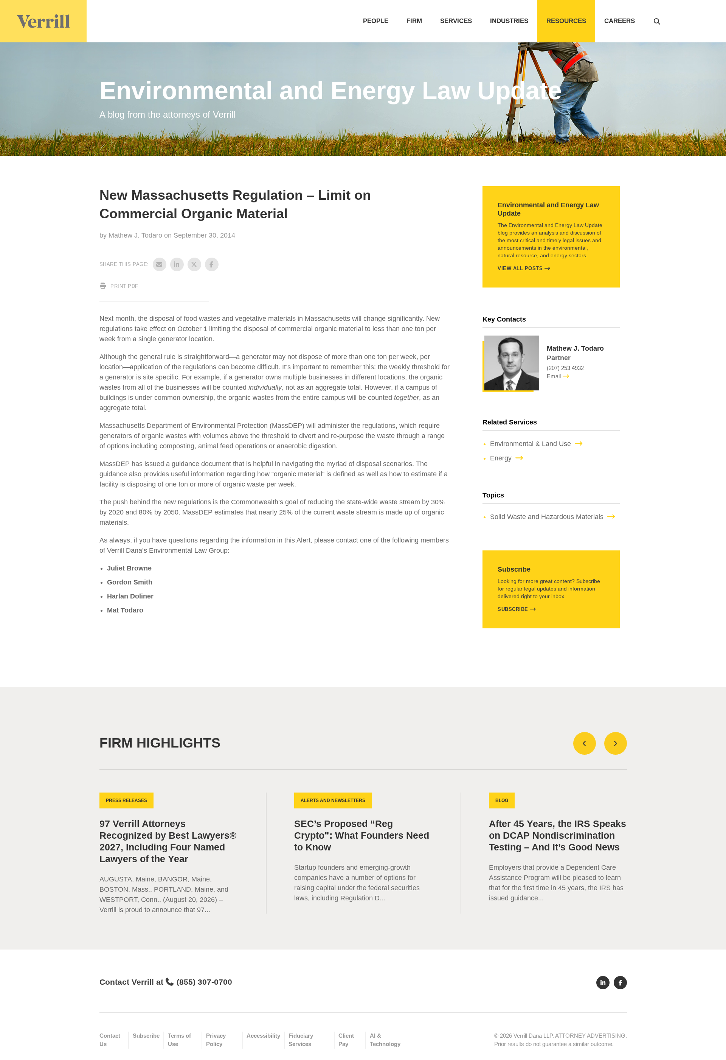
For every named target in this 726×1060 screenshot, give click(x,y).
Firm (414, 21)
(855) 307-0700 (204, 982)
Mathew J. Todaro (136, 235)
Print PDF (123, 286)
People (375, 21)
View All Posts (520, 268)
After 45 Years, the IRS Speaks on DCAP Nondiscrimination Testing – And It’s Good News (557, 835)
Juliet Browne (129, 568)
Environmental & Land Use (530, 444)
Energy (501, 458)
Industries (509, 21)
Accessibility (263, 1035)
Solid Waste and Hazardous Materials (546, 517)
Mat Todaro (125, 610)
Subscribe (513, 609)
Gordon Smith (129, 582)
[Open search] (657, 21)
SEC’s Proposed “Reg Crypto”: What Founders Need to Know (361, 835)
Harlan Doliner (130, 596)
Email (554, 376)
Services (456, 21)
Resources (566, 21)
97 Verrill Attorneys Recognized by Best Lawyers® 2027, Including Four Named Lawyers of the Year (167, 841)
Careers (619, 21)
